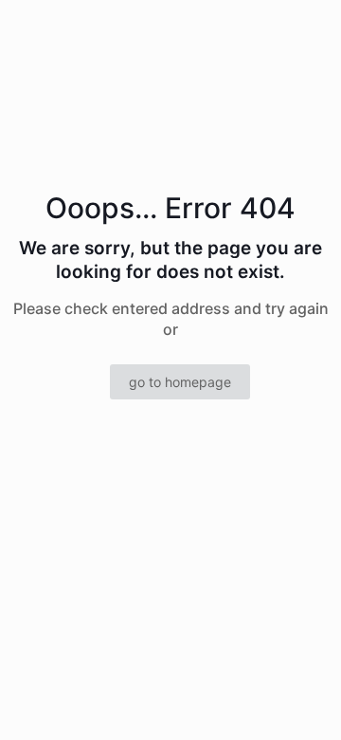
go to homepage (180, 382)
